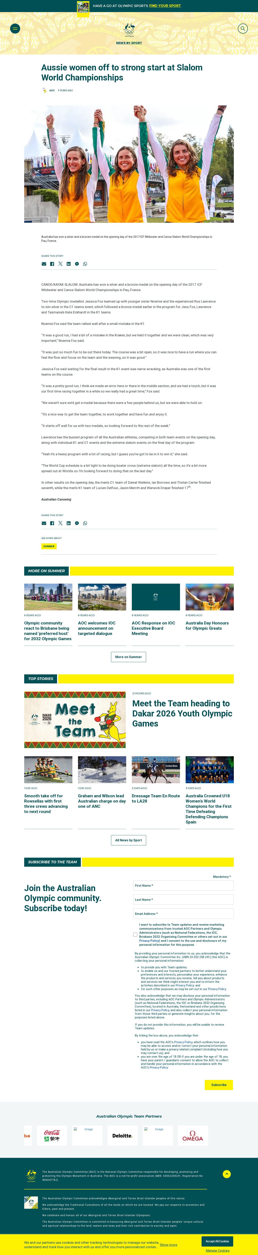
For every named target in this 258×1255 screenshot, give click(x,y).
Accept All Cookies (217, 1241)
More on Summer (128, 657)
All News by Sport (128, 840)
